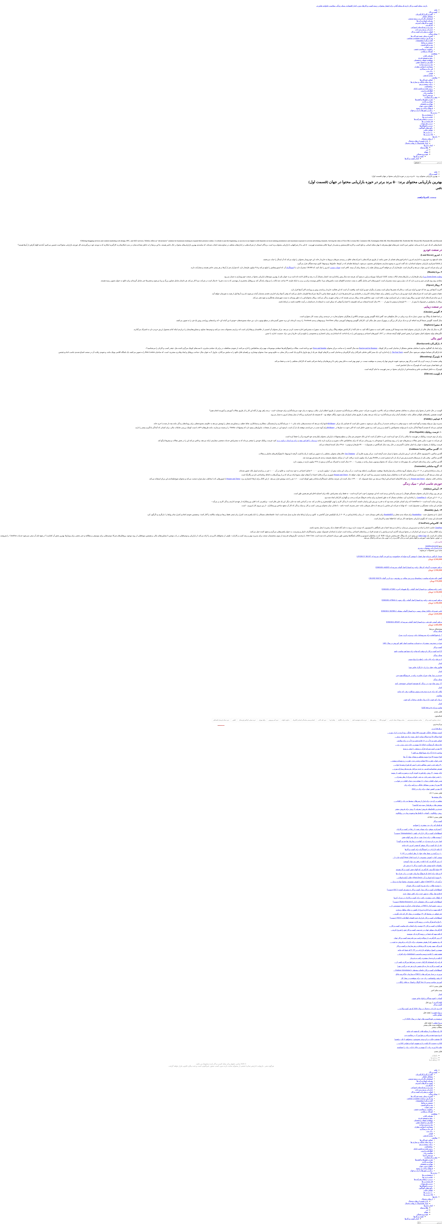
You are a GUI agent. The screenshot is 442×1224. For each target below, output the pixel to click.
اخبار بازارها (428, 145)
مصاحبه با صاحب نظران (423, 67)
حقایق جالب (428, 130)
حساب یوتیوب (335, 267)
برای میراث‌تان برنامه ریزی (287, 441)
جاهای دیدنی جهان (426, 106)
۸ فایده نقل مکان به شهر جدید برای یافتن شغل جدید (422, 894)
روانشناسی (428, 86)
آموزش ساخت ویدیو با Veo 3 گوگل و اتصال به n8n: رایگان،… (419, 982)
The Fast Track (397, 352)
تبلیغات (434, 1055)
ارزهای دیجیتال (427, 139)
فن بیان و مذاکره (426, 69)
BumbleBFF (388, 514)
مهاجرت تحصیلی (426, 104)
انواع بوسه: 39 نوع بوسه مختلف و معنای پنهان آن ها (422, 757)
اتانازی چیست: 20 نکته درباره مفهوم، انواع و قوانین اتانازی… (419, 1043)
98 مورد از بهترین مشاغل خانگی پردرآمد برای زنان (423, 785)
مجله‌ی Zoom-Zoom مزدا (432, 277)
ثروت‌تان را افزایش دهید (308, 441)
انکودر (234, 720)
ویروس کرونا (428, 95)
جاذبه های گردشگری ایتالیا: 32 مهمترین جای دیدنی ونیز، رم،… (418, 745)
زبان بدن (429, 71)
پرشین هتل (373, 720)
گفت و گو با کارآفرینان (424, 14)
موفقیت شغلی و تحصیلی (423, 60)
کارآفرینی (429, 25)
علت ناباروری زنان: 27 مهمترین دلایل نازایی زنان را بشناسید (419, 1047)
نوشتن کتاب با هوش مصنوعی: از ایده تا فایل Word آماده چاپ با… (417, 857)
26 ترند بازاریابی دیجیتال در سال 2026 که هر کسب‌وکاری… (419, 1009)
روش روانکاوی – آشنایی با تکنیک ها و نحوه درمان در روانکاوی (419, 813)
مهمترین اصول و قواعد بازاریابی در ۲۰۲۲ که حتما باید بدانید (420, 950)
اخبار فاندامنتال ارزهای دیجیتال (416, 143)
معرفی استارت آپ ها (425, 21)
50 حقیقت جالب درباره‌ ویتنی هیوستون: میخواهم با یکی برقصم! (418, 1039)
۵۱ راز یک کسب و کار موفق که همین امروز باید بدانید (422, 845)
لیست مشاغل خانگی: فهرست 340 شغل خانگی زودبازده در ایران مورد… (414, 733)
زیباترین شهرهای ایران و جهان (421, 110)
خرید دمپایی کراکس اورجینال (247, 720)
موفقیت (434, 54)
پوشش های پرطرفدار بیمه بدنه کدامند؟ (427, 805)
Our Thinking (350, 454)
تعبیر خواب (429, 47)
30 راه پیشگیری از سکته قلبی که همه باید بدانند (424, 1031)
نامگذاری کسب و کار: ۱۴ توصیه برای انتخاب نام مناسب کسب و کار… (415, 926)
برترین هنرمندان (427, 123)
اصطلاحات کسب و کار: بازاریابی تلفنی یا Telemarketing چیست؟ (418, 833)
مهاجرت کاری (427, 102)
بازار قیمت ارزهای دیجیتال (418, 141)
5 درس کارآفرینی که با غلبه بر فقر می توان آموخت (422, 861)
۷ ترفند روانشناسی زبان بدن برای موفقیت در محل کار (421, 978)
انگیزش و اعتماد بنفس (424, 62)
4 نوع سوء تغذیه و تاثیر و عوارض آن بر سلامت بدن (423, 1035)
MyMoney (331, 423)
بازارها (435, 137)
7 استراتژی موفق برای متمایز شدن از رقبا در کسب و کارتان (419, 829)
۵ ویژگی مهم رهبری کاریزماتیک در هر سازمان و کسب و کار (419, 946)
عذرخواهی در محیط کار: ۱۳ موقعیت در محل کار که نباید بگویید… (417, 914)
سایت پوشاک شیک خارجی (396, 720)
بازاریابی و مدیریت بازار (424, 29)
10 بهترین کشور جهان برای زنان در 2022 (427, 789)
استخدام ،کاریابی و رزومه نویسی (420, 19)
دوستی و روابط (427, 43)
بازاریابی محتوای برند (429, 548)
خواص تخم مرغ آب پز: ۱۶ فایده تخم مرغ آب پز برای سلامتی (419, 741)
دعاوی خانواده (285, 720)
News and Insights (319, 348)
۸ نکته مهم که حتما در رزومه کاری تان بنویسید (424, 934)
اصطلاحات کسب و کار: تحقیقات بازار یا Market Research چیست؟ (417, 902)
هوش (431, 73)
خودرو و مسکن (422, 154)
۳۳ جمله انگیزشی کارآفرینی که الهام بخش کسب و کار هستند (419, 869)
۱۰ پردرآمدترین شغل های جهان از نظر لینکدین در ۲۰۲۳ (421, 853)
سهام (426, 152)
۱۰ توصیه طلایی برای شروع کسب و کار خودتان (424, 886)
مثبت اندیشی (428, 75)
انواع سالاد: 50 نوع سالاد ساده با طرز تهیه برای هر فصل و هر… (418, 737)
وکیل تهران (262, 720)
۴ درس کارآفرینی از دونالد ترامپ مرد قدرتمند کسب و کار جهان (418, 938)
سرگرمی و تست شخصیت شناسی (420, 38)
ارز (427, 150)
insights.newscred (431, 546)
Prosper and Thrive (341, 475)
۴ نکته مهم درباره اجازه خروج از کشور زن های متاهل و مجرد (419, 910)
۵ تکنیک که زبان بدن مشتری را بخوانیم (427, 825)
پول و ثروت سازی (426, 64)
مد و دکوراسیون (427, 45)
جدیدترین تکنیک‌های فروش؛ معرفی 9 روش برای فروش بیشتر (418, 809)
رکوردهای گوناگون (426, 128)
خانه (435, 10)
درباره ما (434, 1058)
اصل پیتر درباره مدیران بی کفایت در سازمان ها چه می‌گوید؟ (419, 841)
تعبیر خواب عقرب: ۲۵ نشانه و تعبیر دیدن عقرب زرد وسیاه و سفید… (416, 761)
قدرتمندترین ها (427, 121)
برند (419, 548)
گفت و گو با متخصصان (424, 40)
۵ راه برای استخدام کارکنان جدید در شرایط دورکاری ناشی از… (418, 962)
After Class (422, 536)
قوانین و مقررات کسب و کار (422, 32)
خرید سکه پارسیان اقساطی (221, 720)
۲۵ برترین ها (428, 134)
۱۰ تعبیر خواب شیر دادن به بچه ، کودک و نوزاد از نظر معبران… (418, 777)
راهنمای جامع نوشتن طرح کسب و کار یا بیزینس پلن (422, 865)
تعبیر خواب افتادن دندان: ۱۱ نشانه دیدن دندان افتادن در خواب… (418, 781)
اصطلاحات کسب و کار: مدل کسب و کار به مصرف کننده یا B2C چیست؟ (414, 890)
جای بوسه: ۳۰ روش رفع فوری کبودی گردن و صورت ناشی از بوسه (416, 773)
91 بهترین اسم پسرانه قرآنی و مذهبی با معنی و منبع (422, 749)
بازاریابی (439, 548)
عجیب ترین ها (427, 117)
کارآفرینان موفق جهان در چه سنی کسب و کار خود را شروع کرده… (416, 930)
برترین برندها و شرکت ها (423, 119)
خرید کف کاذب (322, 720)
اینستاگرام (290, 267)
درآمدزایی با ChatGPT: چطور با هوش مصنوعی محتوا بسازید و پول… (416, 882)
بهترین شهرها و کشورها (424, 99)
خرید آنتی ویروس (273, 720)
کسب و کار (433, 12)
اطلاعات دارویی (427, 91)
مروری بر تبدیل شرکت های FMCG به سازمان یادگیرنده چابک (419, 974)
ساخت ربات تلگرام (343, 720)
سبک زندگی (433, 34)
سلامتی (434, 78)
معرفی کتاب (428, 56)
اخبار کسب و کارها (412, 158)
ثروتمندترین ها (427, 115)
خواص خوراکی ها (426, 80)
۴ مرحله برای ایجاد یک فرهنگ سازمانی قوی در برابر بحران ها (419, 874)
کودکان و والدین (427, 51)
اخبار (440, 639)
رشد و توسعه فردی (425, 58)
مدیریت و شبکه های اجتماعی (422, 27)
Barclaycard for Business (368, 348)
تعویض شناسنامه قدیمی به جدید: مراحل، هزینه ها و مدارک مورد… (417, 769)
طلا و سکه (424, 148)
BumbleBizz (416, 514)
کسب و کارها (418, 156)
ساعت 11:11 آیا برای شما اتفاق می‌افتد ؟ (426, 753)
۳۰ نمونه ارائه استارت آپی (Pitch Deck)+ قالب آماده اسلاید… (419, 878)
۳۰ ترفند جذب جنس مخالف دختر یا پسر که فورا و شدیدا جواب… (417, 765)
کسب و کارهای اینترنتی (424, 23)
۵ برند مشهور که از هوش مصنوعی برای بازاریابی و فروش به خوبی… (416, 942)
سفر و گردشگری (430, 97)
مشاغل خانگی (427, 16)
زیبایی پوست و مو (426, 84)
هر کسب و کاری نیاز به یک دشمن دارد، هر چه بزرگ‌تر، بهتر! (419, 966)
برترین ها (434, 113)
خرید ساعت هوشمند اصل (359, 720)
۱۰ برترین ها (428, 132)
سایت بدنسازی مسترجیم (415, 720)
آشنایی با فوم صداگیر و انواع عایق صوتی (427, 998)
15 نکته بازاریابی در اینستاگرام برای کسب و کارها (423, 849)
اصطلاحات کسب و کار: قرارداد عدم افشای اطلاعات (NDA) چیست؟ (416, 918)
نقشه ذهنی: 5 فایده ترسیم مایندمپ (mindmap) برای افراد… (419, 954)
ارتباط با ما (433, 1060)
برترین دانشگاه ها (426, 126)
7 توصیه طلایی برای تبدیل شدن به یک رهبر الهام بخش (422, 837)
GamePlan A (421, 497)
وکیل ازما (332, 720)
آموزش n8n (382, 720)
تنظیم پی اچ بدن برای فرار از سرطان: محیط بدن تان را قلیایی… (418, 801)
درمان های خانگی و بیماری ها (422, 82)
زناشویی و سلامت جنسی (423, 49)
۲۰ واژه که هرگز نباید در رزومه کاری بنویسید (425, 922)
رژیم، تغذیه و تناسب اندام (423, 88)
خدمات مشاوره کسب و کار (433, 720)
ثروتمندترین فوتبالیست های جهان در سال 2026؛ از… (422, 1019)
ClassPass (438, 528)
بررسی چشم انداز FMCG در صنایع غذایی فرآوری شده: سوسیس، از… (415, 906)
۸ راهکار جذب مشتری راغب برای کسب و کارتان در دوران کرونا (418, 898)
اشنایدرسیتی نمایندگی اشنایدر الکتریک (304, 720)
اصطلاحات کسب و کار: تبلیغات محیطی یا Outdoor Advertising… (417, 970)
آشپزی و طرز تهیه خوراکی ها (422, 36)
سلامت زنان (428, 93)
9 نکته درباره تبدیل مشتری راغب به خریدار (426, 958)
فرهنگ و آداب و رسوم (424, 108)
